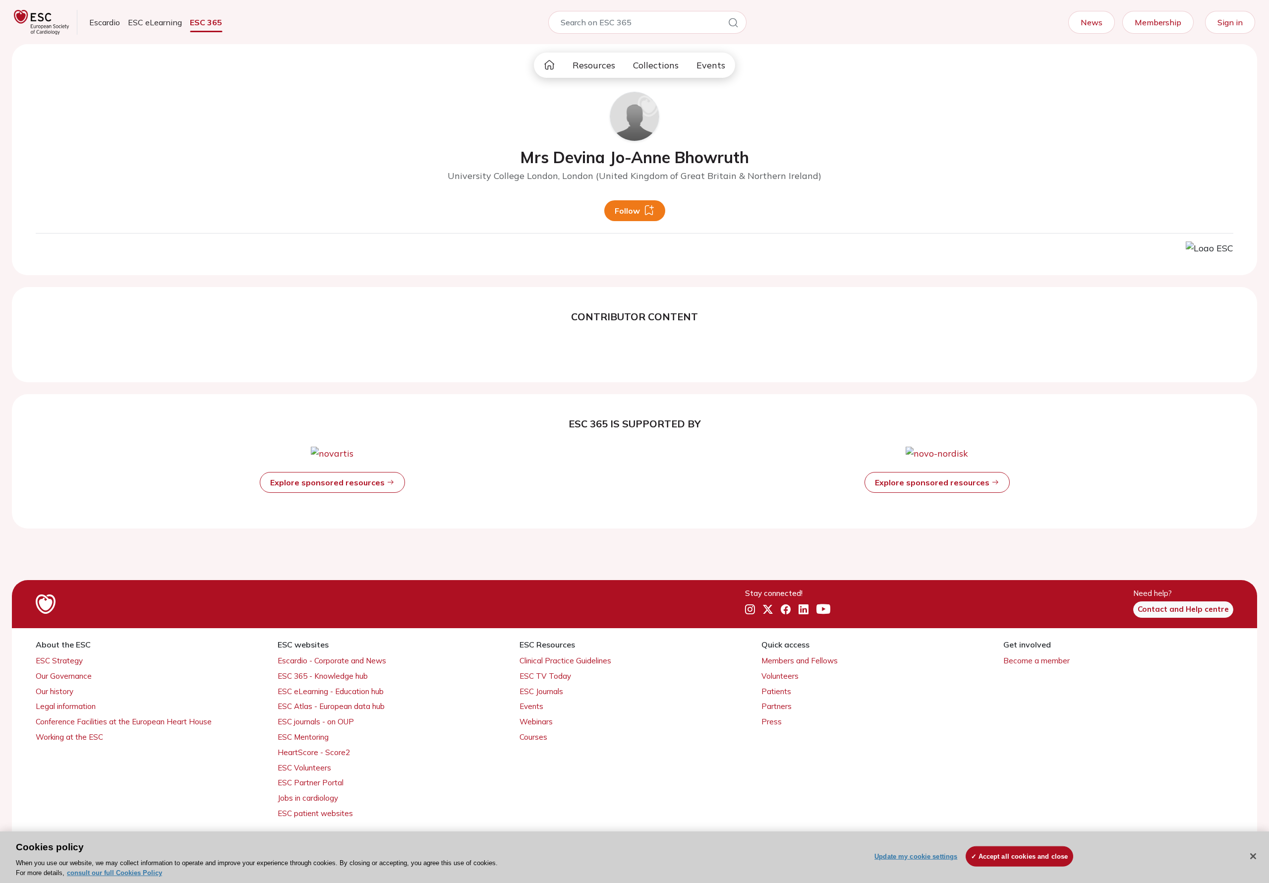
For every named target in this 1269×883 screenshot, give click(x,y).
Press (771, 721)
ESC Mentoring (303, 737)
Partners (776, 706)
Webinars (536, 721)
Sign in (1230, 22)
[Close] (1253, 856)
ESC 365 (206, 22)
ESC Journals (541, 691)
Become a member (1036, 660)
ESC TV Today (545, 676)
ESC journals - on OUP (316, 721)
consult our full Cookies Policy (114, 873)
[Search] (733, 24)
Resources (594, 65)
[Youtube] (823, 609)
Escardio (104, 22)
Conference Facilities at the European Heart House (124, 721)
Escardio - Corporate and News (332, 660)
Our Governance (64, 676)
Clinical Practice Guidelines (565, 660)
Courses (533, 737)
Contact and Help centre (1183, 609)
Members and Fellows (799, 660)
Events (710, 65)
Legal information (66, 706)
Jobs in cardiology (308, 798)
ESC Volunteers (304, 767)
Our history (54, 691)
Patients (776, 691)
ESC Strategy (59, 660)
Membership (1158, 22)
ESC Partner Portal (311, 782)
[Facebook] (786, 609)
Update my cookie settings (915, 856)
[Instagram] (750, 609)
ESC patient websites (315, 813)
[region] (634, 857)
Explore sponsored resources (328, 482)
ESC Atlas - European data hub (331, 706)
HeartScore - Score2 (314, 752)
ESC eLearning (155, 22)
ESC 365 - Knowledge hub (323, 676)
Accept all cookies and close (1023, 856)
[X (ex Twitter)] (768, 609)
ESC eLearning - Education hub (331, 691)
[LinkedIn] (803, 609)
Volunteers (780, 676)
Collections (656, 65)
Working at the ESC (69, 737)
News (1091, 22)
